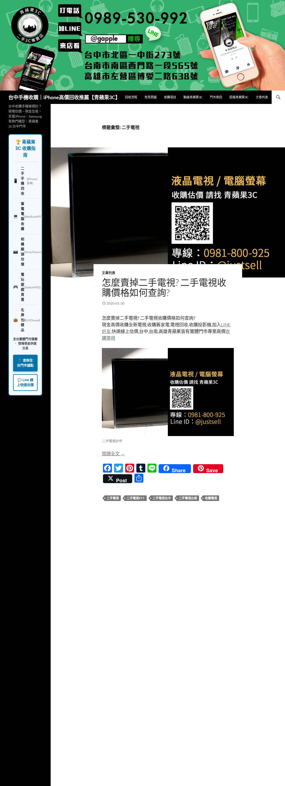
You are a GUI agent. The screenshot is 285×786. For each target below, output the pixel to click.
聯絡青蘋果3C (193, 97)
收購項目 (170, 97)
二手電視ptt (136, 498)
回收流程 (131, 97)
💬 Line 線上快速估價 (25, 382)
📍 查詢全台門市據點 (25, 363)
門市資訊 (216, 97)
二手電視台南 (188, 498)
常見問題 (150, 97)
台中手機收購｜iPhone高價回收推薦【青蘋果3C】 (64, 97)
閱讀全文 (113, 453)
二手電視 (113, 498)
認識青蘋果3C (239, 97)
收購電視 (211, 498)
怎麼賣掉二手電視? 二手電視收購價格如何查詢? (164, 287)
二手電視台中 (162, 498)
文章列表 (262, 97)
